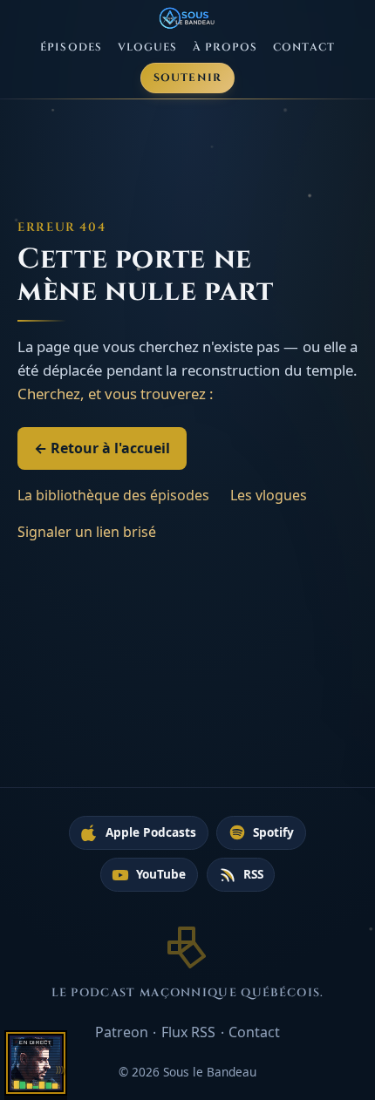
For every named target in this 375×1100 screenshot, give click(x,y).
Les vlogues (268, 495)
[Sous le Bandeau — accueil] (188, 18)
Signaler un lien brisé (86, 531)
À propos (225, 47)
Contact (304, 47)
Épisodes (71, 47)
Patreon (121, 1032)
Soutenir (187, 78)
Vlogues (148, 47)
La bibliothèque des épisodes (113, 495)
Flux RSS (188, 1032)
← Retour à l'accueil (102, 448)
